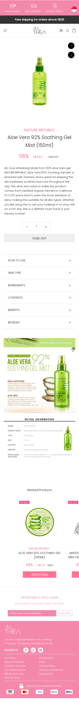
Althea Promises (14, 662)
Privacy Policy (47, 666)
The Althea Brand (15, 670)
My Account (46, 658)
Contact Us (46, 673)
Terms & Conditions (51, 670)
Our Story (10, 658)
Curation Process (15, 666)
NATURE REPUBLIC (39, 548)
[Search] (67, 30)
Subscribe (64, 613)
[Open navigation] (5, 30)
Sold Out (39, 238)
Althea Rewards (14, 673)
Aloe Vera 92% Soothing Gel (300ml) (39, 555)
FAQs (42, 662)
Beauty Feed (12, 677)
